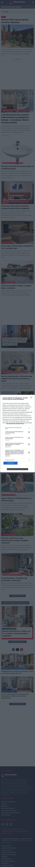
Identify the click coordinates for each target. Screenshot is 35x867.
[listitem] (17, 428)
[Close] (31, 398)
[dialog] (17, 433)
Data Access (17, 469)
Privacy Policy (24, 469)
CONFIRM (10, 463)
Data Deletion (10, 469)
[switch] (28, 432)
